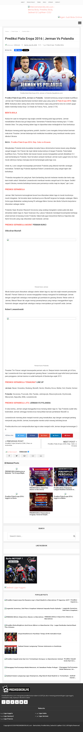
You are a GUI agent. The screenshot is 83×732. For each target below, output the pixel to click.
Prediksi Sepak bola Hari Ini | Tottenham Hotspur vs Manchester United (70, 660)
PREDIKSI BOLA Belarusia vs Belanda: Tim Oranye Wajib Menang (15, 472)
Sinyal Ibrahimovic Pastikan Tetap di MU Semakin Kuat (39, 634)
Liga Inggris (8, 713)
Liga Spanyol (8, 716)
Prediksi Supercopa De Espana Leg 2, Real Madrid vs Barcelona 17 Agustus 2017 (74, 601)
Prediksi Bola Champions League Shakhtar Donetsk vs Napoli (64, 488)
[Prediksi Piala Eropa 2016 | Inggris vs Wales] (65, 494)
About (23, 2)
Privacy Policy (31, 2)
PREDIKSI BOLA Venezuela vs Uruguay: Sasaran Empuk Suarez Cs (40, 513)
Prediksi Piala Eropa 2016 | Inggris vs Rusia (14, 497)
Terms (39, 2)
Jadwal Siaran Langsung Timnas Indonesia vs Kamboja (39, 646)
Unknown (23, 452)
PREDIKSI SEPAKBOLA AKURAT (19, 225)
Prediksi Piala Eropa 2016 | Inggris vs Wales (63, 497)
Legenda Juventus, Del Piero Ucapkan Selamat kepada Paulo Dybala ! (70, 609)
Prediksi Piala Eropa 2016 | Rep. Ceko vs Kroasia (30, 142)
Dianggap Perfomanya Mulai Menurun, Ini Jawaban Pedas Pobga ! (68, 668)
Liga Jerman (43, 716)
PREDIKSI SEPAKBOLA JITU (17, 403)
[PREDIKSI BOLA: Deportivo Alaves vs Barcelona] (41, 476)
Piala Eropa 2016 (64, 101)
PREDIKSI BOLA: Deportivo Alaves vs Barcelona (39, 488)
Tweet (22, 435)
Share (33, 435)
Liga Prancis (8, 719)
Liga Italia (42, 713)
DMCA (44, 2)
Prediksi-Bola (59, 45)
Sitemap (50, 2)
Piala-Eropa (50, 45)
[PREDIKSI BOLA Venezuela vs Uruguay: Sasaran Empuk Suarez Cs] (41, 502)
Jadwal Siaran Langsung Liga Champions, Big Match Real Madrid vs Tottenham (74, 677)
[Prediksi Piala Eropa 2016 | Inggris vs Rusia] (16, 494)
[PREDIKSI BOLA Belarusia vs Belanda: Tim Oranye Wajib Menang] (16, 468)
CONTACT (57, 2)
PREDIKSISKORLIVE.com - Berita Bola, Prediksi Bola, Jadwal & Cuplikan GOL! (41, 725)
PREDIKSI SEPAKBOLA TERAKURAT (20, 382)
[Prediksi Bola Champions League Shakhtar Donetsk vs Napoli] (65, 476)
